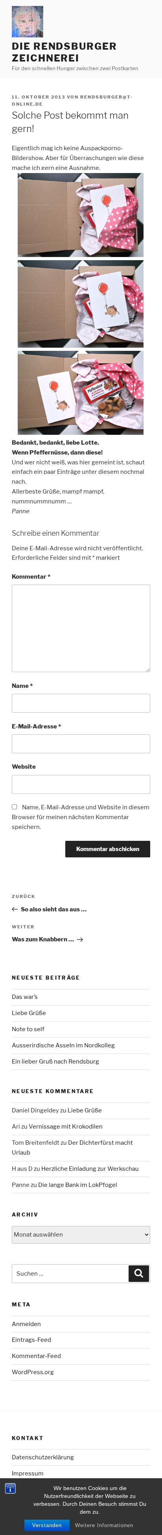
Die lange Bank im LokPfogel (77, 1185)
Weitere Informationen (104, 1525)
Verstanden (47, 1525)
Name (22, 685)
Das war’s (25, 996)
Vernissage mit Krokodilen (66, 1126)
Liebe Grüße (29, 1013)
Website (24, 766)
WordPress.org (33, 1372)
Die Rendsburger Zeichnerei (64, 52)
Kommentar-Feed (36, 1356)
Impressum (28, 1473)
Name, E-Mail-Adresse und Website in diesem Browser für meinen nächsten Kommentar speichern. (80, 817)
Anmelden (26, 1324)
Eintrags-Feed (31, 1339)
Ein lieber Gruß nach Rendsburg (55, 1061)
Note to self (28, 1029)
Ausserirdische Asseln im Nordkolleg (63, 1045)
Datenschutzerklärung (43, 1457)
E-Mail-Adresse (36, 726)
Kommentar (31, 576)
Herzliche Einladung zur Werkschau (90, 1168)
